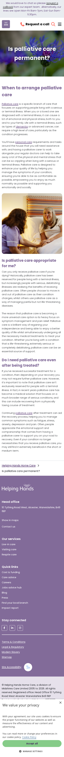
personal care (23, 142)
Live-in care (8, 544)
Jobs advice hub (12, 587)
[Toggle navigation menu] (59, 24)
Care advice (9, 577)
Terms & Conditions (13, 642)
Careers (6, 582)
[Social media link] (4, 628)
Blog (4, 592)
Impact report (10, 608)
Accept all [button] (32, 743)
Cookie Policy (29, 737)
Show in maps (10, 520)
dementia (22, 126)
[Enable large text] (28, 667)
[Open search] (53, 24)
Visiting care (9, 549)
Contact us (8, 526)
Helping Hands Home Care (19, 465)
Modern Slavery (11, 652)
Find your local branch (15, 602)
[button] (32, 751)
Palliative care (10, 104)
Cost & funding (11, 572)
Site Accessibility (11, 667)
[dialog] (32, 728)
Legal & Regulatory (13, 647)
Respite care (9, 554)
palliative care (23, 413)
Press (5, 597)
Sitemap (7, 657)
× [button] (60, 702)
